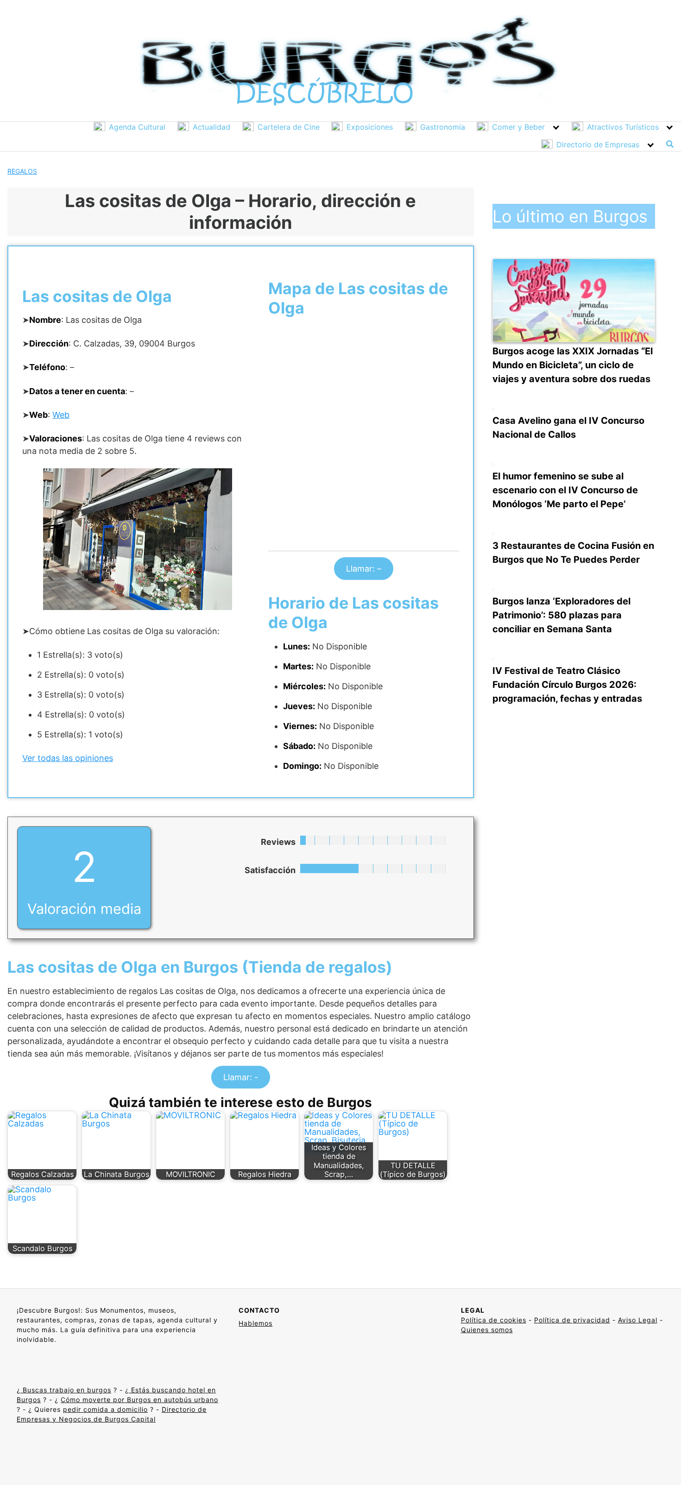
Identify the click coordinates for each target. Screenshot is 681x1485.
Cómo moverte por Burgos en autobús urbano (139, 1399)
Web (60, 415)
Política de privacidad (572, 1320)
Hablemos (255, 1323)
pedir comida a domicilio (105, 1409)
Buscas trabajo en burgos (65, 1390)
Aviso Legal (637, 1320)
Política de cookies (493, 1320)
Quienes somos (487, 1330)
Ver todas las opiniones (67, 758)
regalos (22, 171)
